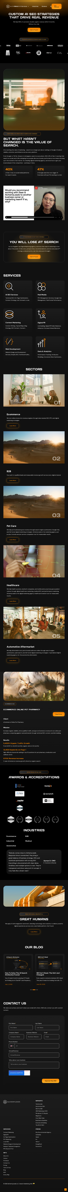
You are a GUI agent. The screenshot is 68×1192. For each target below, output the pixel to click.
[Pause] (6, 217)
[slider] (32, 217)
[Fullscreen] (61, 217)
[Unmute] (59, 217)
